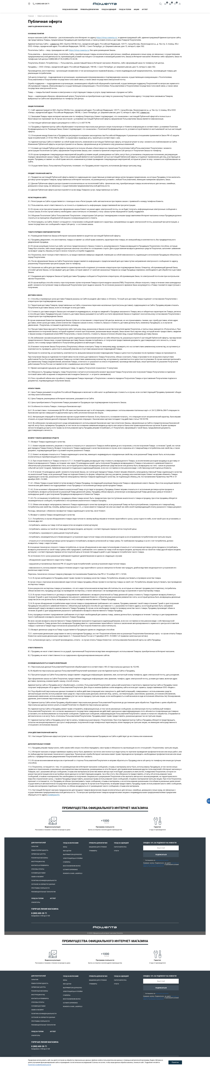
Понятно (175, 1062)
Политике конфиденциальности (39, 1065)
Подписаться (161, 854)
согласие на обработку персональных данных (161, 863)
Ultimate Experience (70, 869)
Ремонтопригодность (39, 850)
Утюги (116, 851)
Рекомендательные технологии (43, 892)
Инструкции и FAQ (38, 861)
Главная (31, 16)
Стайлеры (66, 862)
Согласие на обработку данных (43, 884)
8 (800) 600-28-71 (39, 913)
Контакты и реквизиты (40, 865)
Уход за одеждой (109, 9)
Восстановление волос (72, 866)
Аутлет (145, 9)
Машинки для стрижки (98, 847)
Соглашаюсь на (156, 860)
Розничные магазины (39, 858)
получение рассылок (162, 860)
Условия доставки (38, 873)
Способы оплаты (37, 869)
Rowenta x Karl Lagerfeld (72, 873)
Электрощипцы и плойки (72, 858)
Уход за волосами (70, 9)
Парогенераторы (120, 847)
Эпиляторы (35, 902)
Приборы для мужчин (89, 9)
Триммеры (93, 851)
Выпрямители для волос (72, 854)
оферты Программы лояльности (153, 866)
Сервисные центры (38, 854)
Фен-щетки (67, 851)
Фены (65, 847)
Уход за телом (125, 9)
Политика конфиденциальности (43, 880)
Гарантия (34, 846)
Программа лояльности (40, 888)
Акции (136, 9)
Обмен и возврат (37, 876)
